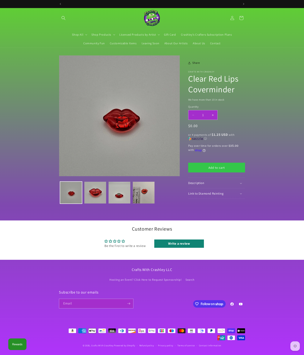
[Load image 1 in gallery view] (71, 193)
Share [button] (196, 63)
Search (190, 280)
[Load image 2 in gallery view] (95, 193)
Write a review (179, 243)
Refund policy (146, 345)
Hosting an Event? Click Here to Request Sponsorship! (145, 280)
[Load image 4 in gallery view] (144, 193)
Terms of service (186, 345)
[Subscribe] (128, 303)
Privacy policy (165, 345)
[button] (63, 18)
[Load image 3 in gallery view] (119, 193)
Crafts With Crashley (102, 345)
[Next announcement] (243, 4)
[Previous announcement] (60, 4)
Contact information (210, 345)
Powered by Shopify (124, 345)
